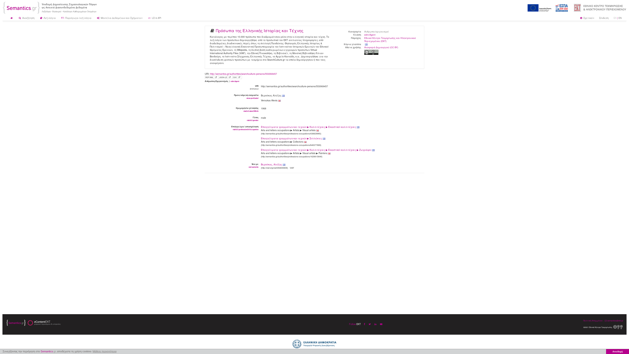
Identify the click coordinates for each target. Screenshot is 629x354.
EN (620, 18)
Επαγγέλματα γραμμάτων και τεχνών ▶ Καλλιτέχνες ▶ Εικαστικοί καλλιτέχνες (309, 126)
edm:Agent (369, 34)
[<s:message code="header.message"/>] (50, 7)
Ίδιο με (253, 165)
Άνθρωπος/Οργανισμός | (222, 81)
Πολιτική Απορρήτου (593, 320)
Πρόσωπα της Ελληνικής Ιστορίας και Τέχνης (259, 30)
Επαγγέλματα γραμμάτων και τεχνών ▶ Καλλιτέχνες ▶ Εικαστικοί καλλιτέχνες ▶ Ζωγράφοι (316, 149)
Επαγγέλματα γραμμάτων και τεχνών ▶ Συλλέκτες (292, 138)
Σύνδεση (604, 18)
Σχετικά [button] (588, 18)
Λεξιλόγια (49, 18)
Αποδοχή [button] (617, 351)
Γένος (252, 118)
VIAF (292, 167)
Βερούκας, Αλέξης (271, 164)
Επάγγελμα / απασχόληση (244, 128)
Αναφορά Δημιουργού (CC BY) (381, 47)
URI (254, 87)
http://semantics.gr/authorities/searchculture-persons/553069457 (243, 73)
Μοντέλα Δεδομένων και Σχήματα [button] (120, 18)
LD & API (156, 18)
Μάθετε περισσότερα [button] (104, 351)
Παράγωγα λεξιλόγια (78, 18)
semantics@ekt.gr (615, 320)
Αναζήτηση (28, 18)
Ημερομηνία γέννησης (247, 109)
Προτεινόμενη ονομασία (246, 96)
